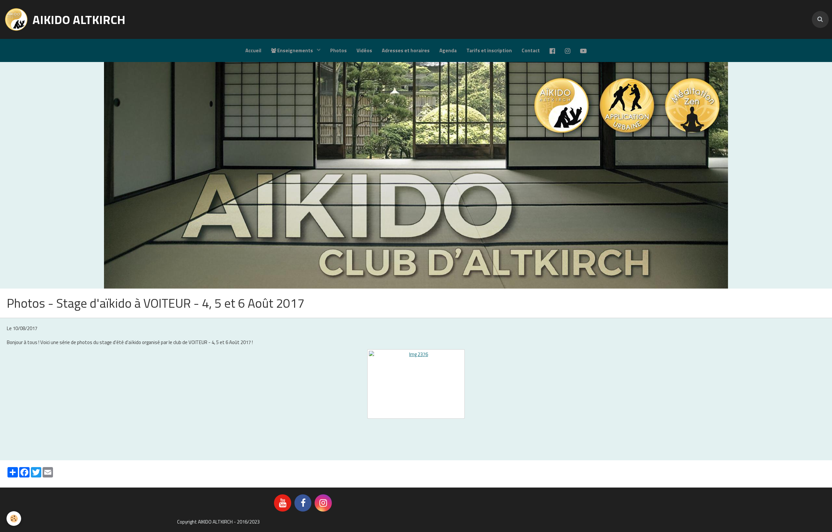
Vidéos (364, 50)
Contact (531, 50)
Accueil (253, 50)
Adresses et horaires (406, 50)
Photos (338, 50)
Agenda (448, 50)
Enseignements (295, 50)
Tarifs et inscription (489, 50)
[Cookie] (13, 518)
